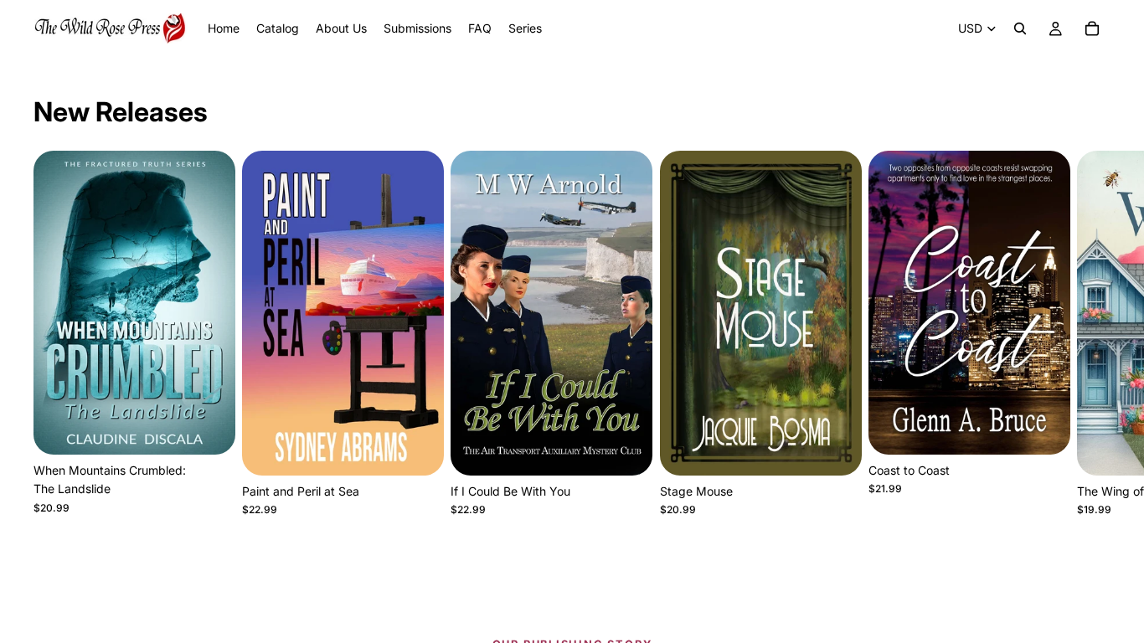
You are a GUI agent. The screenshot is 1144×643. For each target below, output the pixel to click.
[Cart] (1092, 28)
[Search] (1020, 28)
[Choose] (209, 429)
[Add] (627, 450)
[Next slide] (1092, 333)
